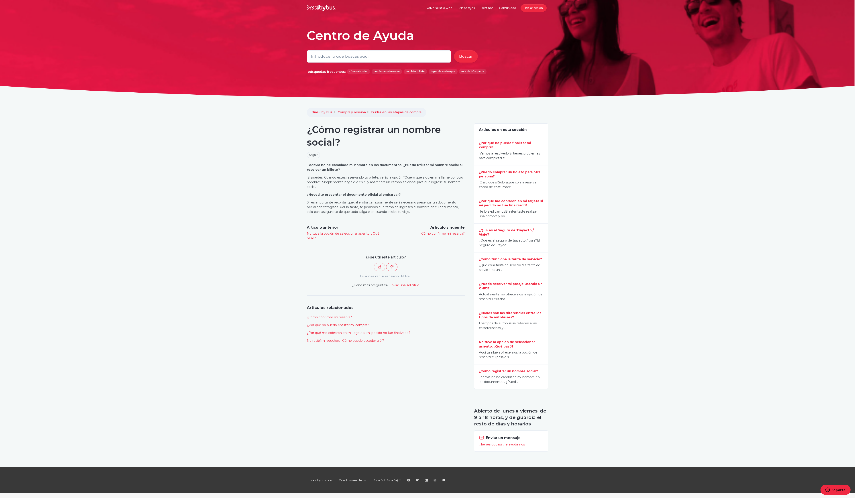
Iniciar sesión (534, 8)
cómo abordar (358, 71)
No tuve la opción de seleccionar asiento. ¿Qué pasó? (507, 344)
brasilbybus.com (321, 480)
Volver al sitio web (439, 8)
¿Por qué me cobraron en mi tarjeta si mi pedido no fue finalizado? (358, 333)
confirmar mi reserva (387, 71)
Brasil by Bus (321, 112)
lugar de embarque (443, 71)
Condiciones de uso (353, 480)
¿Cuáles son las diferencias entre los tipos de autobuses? (510, 315)
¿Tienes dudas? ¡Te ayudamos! (502, 444)
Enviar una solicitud (404, 285)
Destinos (486, 8)
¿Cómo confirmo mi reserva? (442, 234)
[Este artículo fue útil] (379, 267)
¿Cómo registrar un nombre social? (508, 371)
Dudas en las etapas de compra (396, 112)
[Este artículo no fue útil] (391, 267)
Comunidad (507, 8)
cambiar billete (415, 71)
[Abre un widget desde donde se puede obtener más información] (835, 490)
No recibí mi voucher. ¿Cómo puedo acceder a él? (345, 341)
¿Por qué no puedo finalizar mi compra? (338, 325)
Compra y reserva (352, 112)
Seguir (313, 155)
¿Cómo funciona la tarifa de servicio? (510, 259)
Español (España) (386, 480)
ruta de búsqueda (472, 71)
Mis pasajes (466, 8)
